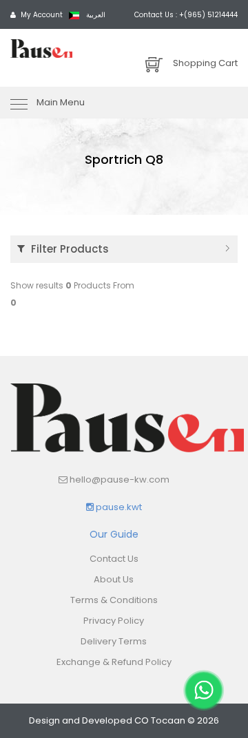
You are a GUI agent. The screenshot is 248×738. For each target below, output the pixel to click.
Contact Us (114, 558)
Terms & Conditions (114, 600)
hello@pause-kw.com (119, 479)
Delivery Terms (114, 641)
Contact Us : (186, 15)
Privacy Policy (113, 620)
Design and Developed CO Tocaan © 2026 (124, 720)
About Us (114, 579)
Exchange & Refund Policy (114, 661)
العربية (94, 15)
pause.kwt (118, 507)
